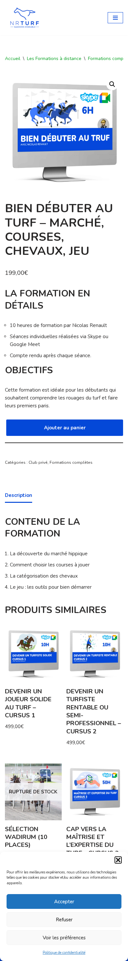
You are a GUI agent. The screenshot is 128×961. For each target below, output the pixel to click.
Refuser (64, 919)
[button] (118, 860)
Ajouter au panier (65, 427)
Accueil (12, 58)
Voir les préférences (64, 937)
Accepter (64, 901)
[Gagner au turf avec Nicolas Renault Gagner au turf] (24, 18)
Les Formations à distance (54, 58)
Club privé (38, 462)
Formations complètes (71, 462)
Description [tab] (18, 495)
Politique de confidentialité (64, 952)
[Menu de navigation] (115, 17)
